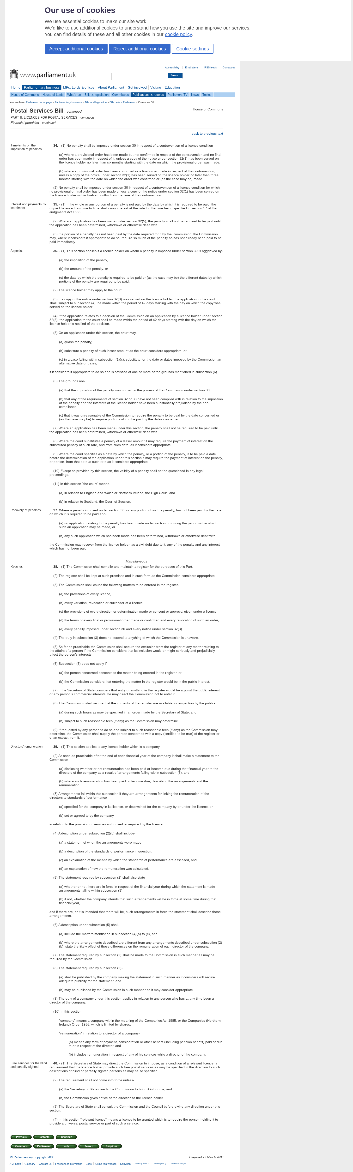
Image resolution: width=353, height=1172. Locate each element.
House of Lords (53, 95)
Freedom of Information (68, 1163)
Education (172, 87)
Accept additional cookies (76, 48)
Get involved (137, 87)
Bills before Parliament (122, 102)
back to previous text (207, 133)
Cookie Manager (178, 1163)
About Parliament (111, 87)
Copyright (125, 1163)
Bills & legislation (97, 95)
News (195, 95)
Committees (120, 95)
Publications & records (148, 95)
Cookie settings (192, 48)
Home (15, 87)
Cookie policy (159, 1163)
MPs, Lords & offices (78, 87)
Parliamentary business (42, 87)
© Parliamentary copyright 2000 (32, 1157)
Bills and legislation (96, 102)
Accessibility (172, 67)
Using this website (105, 1163)
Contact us (229, 67)
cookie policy (178, 34)
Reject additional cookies (139, 48)
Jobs (89, 1163)
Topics (207, 95)
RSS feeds (210, 67)
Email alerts (192, 67)
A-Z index (15, 1163)
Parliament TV (178, 95)
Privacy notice (142, 1163)
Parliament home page (39, 102)
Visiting (155, 87)
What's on (74, 95)
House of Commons (25, 95)
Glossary (29, 1163)
